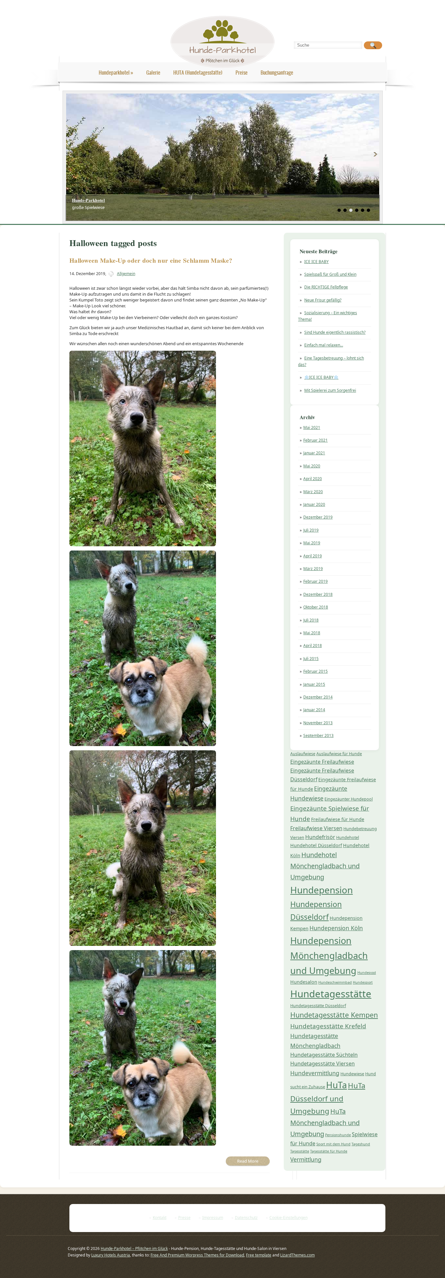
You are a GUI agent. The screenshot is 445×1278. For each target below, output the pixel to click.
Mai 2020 (311, 466)
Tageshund (361, 1144)
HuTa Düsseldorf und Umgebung (327, 1098)
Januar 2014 (314, 709)
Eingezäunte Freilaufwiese (322, 761)
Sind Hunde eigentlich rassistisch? (335, 332)
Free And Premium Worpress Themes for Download (197, 1255)
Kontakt (159, 1217)
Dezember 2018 (318, 594)
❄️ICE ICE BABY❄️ (321, 377)
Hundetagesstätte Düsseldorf (318, 1005)
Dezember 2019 (318, 517)
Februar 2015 (315, 671)
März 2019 (313, 568)
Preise (242, 72)
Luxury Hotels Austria (110, 1255)
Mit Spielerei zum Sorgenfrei (330, 390)
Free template (258, 1255)
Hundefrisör (320, 837)
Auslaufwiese (302, 754)
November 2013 (318, 723)
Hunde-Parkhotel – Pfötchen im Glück (134, 1248)
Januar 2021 (314, 453)
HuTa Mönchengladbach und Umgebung (325, 1122)
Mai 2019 (311, 543)
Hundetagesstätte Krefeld (328, 1026)
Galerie (153, 72)
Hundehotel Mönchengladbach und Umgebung (325, 865)
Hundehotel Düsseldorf (316, 845)
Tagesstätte (299, 1151)
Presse (184, 1217)
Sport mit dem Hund (333, 1144)
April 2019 (312, 556)
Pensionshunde (338, 1135)
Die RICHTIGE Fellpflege (326, 287)
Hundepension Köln (336, 928)
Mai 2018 (311, 633)
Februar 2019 (315, 581)
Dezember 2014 (318, 697)
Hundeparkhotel (116, 72)
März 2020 (313, 491)
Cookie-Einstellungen (288, 1217)
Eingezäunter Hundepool (348, 799)
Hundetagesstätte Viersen (322, 1063)
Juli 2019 (311, 530)
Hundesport (363, 982)
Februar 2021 (315, 440)
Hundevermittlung (314, 1073)
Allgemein (126, 273)
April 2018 (312, 645)
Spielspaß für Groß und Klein (330, 274)
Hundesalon (303, 982)
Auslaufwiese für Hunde (339, 754)
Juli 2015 (311, 658)
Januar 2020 (314, 504)
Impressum (212, 1217)
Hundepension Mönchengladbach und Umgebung (329, 955)
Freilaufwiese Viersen (316, 828)
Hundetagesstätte (330, 993)
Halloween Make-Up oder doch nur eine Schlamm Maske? (150, 260)
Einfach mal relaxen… (323, 345)
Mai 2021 (311, 427)
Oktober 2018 (315, 607)
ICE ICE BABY (316, 261)
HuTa (336, 1085)
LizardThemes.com (297, 1255)
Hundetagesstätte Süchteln (324, 1054)
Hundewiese (352, 1074)
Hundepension (321, 890)
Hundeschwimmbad (335, 982)
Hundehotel (347, 837)
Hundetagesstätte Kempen (334, 1015)
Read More (247, 1161)
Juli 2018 (311, 620)
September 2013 (318, 735)
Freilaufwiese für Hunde (337, 819)
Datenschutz (246, 1217)
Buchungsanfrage (277, 72)
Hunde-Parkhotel (88, 200)
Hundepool (366, 972)
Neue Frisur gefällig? (322, 300)
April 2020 (312, 478)
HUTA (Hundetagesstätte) (198, 72)
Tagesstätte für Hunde (328, 1151)
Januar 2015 (314, 684)
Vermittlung (306, 1159)
